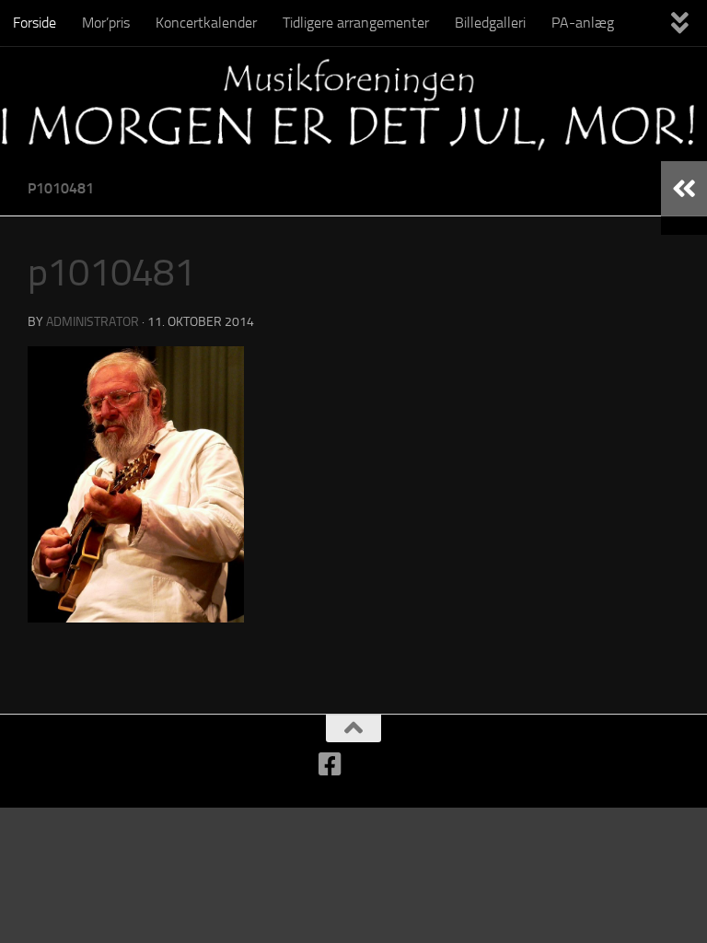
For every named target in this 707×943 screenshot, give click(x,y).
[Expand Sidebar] (684, 188)
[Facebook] (330, 764)
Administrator (92, 322)
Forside (34, 22)
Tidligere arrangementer (356, 22)
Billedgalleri (490, 22)
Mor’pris (106, 22)
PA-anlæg (582, 22)
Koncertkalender (206, 22)
